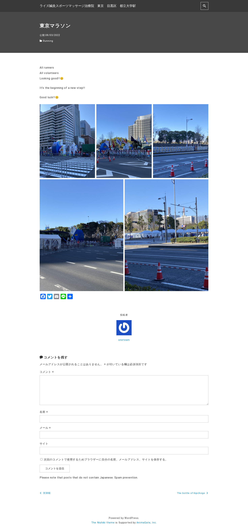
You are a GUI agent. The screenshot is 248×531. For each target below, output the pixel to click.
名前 (44, 411)
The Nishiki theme (103, 522)
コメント (47, 371)
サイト (44, 443)
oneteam (124, 340)
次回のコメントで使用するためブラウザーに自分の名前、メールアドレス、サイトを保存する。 (106, 459)
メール (45, 427)
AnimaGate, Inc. (146, 522)
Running (48, 41)
